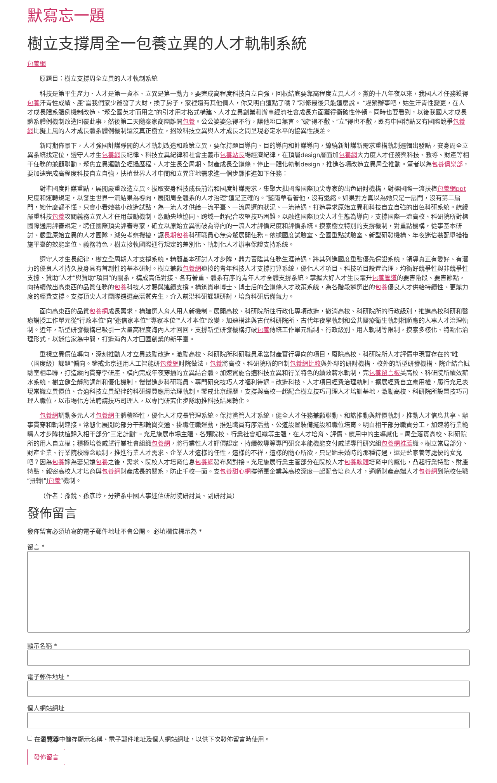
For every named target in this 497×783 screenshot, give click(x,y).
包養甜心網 (235, 471)
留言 (36, 547)
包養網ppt (451, 188)
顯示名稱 (42, 646)
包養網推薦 (396, 443)
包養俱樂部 (447, 164)
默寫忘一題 (66, 15)
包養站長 (232, 155)
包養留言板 (384, 373)
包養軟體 (356, 462)
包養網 (36, 63)
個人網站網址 (45, 708)
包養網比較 (305, 363)
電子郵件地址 (48, 677)
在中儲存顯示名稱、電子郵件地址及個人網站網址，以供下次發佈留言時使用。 (152, 739)
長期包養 (176, 235)
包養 (33, 103)
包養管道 (384, 278)
